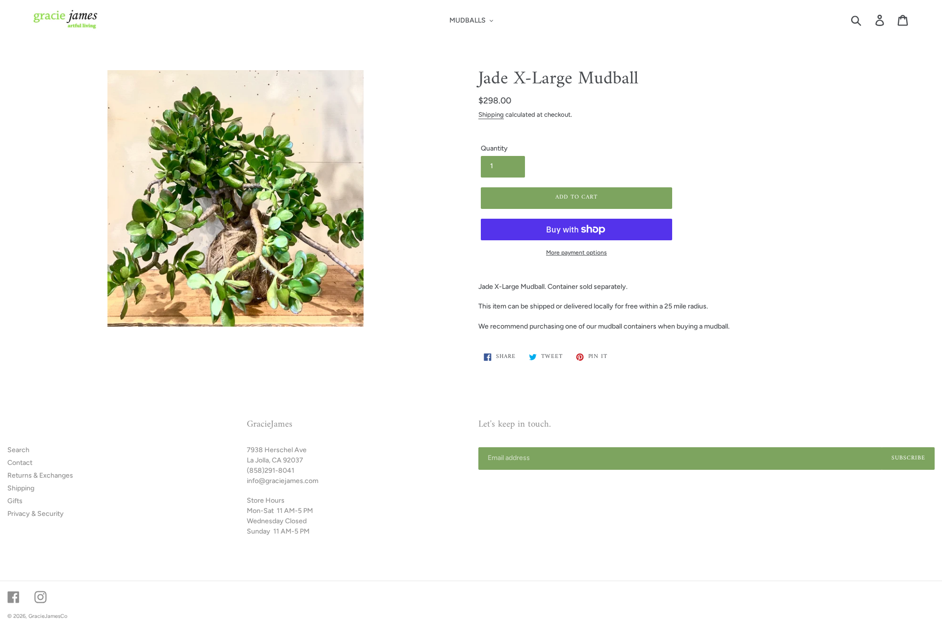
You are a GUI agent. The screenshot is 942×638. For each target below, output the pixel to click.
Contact (19, 463)
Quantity (494, 148)
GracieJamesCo (47, 616)
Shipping (491, 114)
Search (18, 450)
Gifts (15, 501)
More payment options (576, 252)
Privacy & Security (35, 514)
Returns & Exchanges (40, 475)
